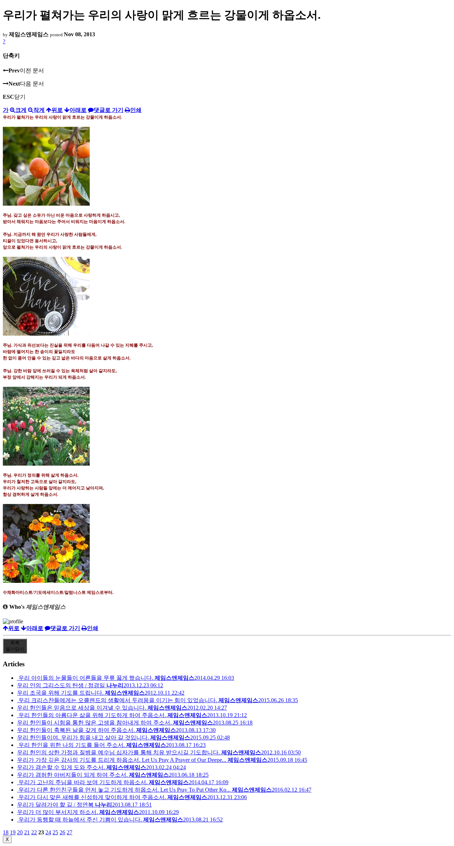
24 (48, 832)
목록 (15, 646)
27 (69, 832)
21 (27, 832)
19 (13, 832)
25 (55, 832)
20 (20, 832)
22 (34, 832)
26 (62, 832)
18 (6, 832)
